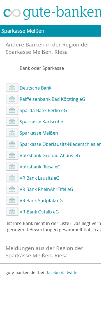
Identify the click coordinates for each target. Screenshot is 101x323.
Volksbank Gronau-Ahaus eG (50, 155)
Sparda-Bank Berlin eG (43, 110)
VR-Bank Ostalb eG (39, 212)
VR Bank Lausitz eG (39, 178)
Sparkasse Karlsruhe (41, 122)
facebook (55, 272)
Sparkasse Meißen (39, 133)
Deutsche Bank (35, 88)
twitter (73, 272)
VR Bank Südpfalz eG (41, 200)
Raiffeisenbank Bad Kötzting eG (52, 99)
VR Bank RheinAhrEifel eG (46, 189)
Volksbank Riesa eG (40, 167)
